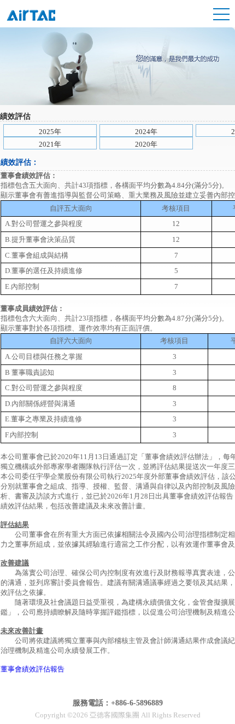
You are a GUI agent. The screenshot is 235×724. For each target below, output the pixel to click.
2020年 (146, 144)
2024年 (146, 132)
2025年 (50, 132)
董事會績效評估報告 (32, 669)
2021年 (50, 144)
